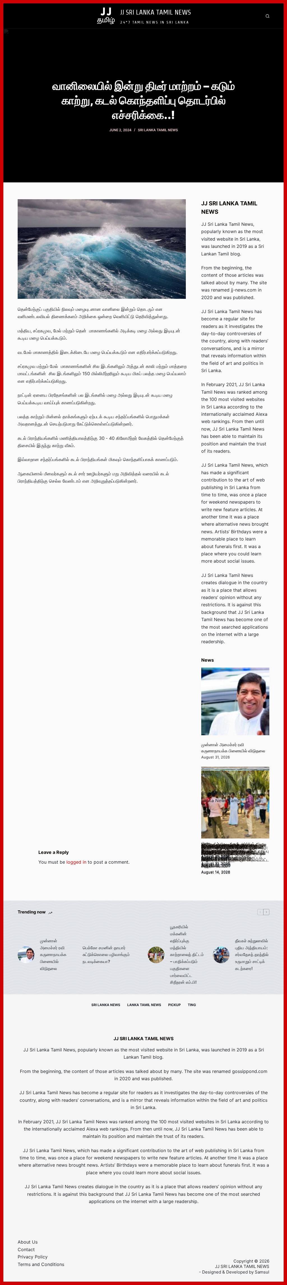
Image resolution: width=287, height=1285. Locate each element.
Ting (192, 1005)
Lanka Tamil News (144, 1005)
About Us (28, 1242)
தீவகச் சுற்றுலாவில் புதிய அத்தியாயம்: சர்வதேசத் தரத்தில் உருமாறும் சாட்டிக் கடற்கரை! (252, 954)
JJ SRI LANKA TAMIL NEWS (155, 12)
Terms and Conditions (41, 1264)
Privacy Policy (33, 1257)
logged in (76, 862)
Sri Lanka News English (226, 793)
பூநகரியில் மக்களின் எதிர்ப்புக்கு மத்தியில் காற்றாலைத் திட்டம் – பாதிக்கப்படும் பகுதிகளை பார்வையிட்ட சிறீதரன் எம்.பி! (187, 954)
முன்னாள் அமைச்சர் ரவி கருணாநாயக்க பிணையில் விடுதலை (53, 954)
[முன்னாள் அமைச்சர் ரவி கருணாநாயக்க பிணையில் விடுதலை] (235, 701)
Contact (26, 1249)
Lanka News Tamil (220, 800)
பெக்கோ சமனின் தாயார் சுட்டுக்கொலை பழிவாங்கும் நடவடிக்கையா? (106, 954)
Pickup (174, 1005)
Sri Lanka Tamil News (158, 130)
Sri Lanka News (105, 1005)
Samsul (262, 1272)
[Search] (267, 16)
